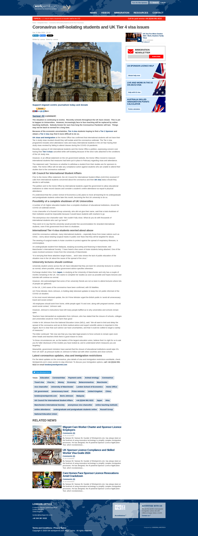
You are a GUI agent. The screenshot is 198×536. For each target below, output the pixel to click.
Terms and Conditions (42, 528)
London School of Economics (90, 387)
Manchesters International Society (49, 405)
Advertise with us (152, 505)
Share (36, 35)
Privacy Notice (60, 528)
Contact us (146, 515)
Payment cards (74, 378)
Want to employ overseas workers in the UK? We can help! (63, 18)
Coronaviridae (58, 378)
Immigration (121, 12)
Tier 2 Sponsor (106, 131)
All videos (145, 42)
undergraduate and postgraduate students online (75, 409)
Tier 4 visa (72, 131)
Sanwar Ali (38, 116)
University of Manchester (62, 387)
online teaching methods (106, 405)
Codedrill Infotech (159, 527)
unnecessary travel (60, 391)
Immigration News (42, 22)
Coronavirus (107, 378)
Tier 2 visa (44, 134)
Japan (99, 400)
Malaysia (80, 396)
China (108, 391)
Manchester (102, 382)
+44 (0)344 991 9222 (84, 400)
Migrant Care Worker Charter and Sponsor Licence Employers (92, 428)
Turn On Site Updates (139, 3)
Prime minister (78, 391)
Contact (158, 12)
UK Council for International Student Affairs (53, 400)
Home (34, 22)
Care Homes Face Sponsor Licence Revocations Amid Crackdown (91, 474)
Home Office (111, 387)
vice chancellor (41, 387)
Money (61, 382)
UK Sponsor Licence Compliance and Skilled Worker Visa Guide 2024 (88, 451)
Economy (71, 382)
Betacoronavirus (86, 382)
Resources (141, 12)
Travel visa (39, 382)
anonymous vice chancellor (80, 405)
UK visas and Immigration (43, 138)
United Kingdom (95, 391)
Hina (107, 400)
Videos (105, 12)
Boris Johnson (66, 396)
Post (51, 35)
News (93, 12)
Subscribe (156, 56)
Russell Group (106, 409)
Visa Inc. (51, 382)
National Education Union (45, 414)
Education (44, 378)
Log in (163, 2)
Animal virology (92, 378)
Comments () (69, 433)
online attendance (42, 409)
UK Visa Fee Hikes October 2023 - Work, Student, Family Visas (153, 36)
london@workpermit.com (56, 365)
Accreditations (120, 515)
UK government (41, 391)
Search (155, 3)
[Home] (45, 7)
